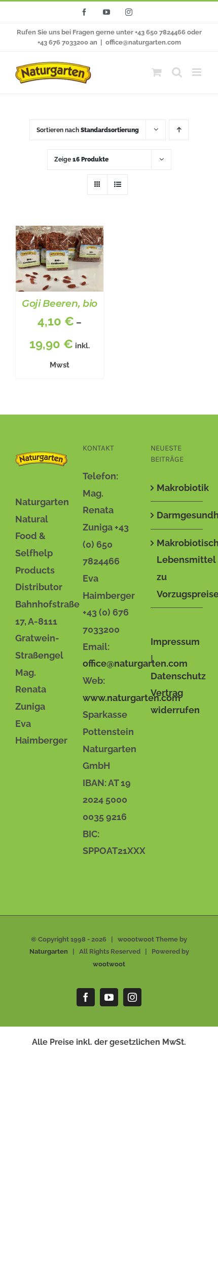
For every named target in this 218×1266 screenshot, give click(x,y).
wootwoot (109, 964)
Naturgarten (48, 951)
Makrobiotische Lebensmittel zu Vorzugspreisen (177, 568)
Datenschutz (178, 676)
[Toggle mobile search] (177, 72)
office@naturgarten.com (143, 42)
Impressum (175, 641)
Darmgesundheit (177, 515)
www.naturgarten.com (131, 697)
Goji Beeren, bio (59, 303)
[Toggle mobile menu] (197, 72)
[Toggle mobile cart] (157, 72)
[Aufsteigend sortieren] (179, 129)
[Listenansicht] (117, 184)
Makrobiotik (177, 487)
